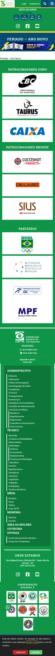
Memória (14, 512)
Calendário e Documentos (22, 423)
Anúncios (13, 476)
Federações (14, 379)
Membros (15, 413)
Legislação (14, 479)
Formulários (16, 452)
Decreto (12, 520)
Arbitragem (14, 445)
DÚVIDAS (13, 533)
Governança (14, 399)
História (12, 517)
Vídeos (12, 505)
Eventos (12, 465)
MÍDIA (11, 493)
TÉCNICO (13, 430)
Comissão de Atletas (18, 409)
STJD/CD (13, 392)
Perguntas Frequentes (19, 541)
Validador (13, 482)
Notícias (12, 498)
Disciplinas (14, 472)
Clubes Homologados (19, 382)
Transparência (16, 396)
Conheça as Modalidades (20, 438)
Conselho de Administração (22, 406)
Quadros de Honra (17, 489)
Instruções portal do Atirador (22, 538)
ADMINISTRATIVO (19, 370)
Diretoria (13, 375)
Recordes (13, 435)
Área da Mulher (19, 524)
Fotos (11, 501)
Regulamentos (17, 416)
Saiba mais (32, 642)
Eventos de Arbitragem (21, 459)
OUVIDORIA (14, 528)
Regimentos (16, 419)
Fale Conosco (16, 426)
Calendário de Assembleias (21, 402)
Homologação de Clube (20, 386)
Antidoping (14, 486)
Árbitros (14, 449)
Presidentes (14, 389)
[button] (44, 3)
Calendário (14, 462)
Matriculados (15, 442)
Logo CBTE (14, 508)
